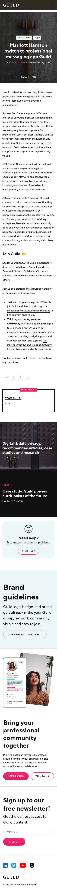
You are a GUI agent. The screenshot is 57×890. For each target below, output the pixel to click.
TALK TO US (42, 776)
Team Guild (17, 62)
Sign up (14, 841)
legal (37, 37)
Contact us (8, 358)
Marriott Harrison (22, 92)
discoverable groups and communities (28, 310)
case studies (24, 37)
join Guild (12, 306)
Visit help (28, 550)
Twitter (11, 403)
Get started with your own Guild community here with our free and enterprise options (30, 345)
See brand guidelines (25, 634)
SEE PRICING (16, 776)
